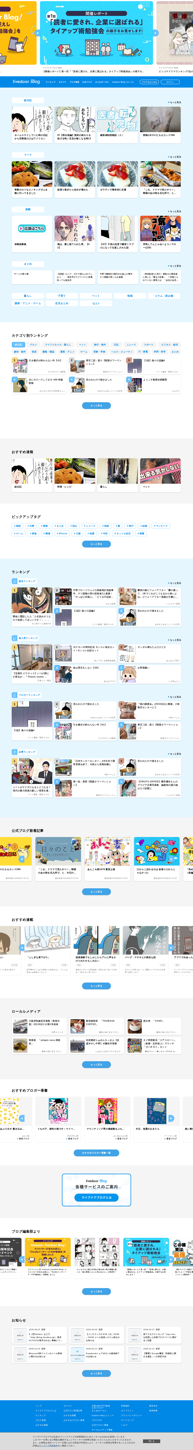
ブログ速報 (74, 82)
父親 (78, 533)
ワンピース (162, 526)
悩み (74, 526)
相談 (106, 526)
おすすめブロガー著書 (74, 1420)
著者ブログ (13, 1139)
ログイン (170, 82)
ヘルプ (124, 1425)
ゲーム (19, 533)
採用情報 (153, 1411)
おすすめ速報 (41, 1425)
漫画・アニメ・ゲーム (28, 303)
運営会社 (153, 1406)
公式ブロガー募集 (100, 1425)
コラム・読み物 (164, 295)
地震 (92, 533)
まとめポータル (102, 82)
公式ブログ (87, 82)
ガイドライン (127, 1411)
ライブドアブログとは (45, 1411)
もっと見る (175, 102)
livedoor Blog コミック (123, 82)
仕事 (32, 526)
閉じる (152, 1441)
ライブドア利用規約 (48, 1445)
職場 (47, 533)
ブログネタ (97, 1420)
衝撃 (142, 533)
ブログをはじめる (149, 82)
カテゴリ (62, 82)
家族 (34, 533)
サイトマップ (127, 1420)
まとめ (60, 526)
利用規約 (125, 1406)
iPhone (63, 533)
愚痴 (45, 526)
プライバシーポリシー (131, 1415)
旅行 (131, 526)
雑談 (18, 526)
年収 (105, 533)
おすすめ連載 (70, 1415)
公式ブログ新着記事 (73, 1411)
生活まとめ (62, 303)
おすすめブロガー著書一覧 (96, 1153)
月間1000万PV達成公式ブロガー (101, 1407)
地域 (130, 295)
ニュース (91, 526)
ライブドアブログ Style (52, 68)
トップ (38, 1406)
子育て (62, 295)
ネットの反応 (124, 533)
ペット (96, 295)
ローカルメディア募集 (102, 1430)
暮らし (28, 295)
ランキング (51, 82)
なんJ (96, 303)
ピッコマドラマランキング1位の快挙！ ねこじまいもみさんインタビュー (82, 71)
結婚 (144, 526)
